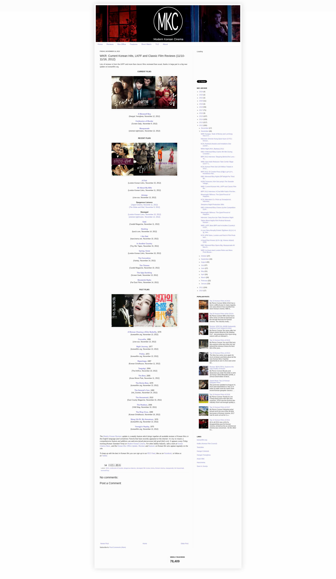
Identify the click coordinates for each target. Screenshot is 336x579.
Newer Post (104, 543)
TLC (157, 44)
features (152, 446)
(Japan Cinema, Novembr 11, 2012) (144, 205)
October (204, 256)
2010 (201, 291)
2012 (107, 468)
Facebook (168, 453)
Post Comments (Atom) (117, 547)
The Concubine (144, 258)
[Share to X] (114, 465)
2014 (201, 119)
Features (133, 44)
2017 (201, 110)
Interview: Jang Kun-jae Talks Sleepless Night (217, 217)
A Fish (144, 181)
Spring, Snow (144, 251)
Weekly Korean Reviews (112, 436)
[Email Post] (105, 465)
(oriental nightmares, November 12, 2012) (144, 217)
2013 (201, 122)
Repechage (142, 361)
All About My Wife (144, 188)
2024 (201, 92)
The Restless (142, 405)
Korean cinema (160, 468)
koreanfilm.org (202, 440)
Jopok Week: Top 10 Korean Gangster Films (220, 382)
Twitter (104, 456)
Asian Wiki (200, 459)
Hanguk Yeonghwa (204, 455)
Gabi (144, 222)
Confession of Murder (144, 121)
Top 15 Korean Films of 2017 (220, 407)
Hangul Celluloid (203, 451)
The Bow (142, 376)
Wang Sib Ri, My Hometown (142, 419)
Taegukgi (142, 368)
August (203, 262)
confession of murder (116, 468)
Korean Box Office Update (127, 446)
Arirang (144, 195)
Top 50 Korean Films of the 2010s (221, 314)
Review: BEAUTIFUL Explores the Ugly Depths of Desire (222, 368)
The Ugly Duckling (144, 273)
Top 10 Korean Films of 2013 (220, 353)
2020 (201, 101)
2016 (201, 113)
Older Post (184, 543)
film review (146, 468)
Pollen (142, 354)
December (205, 128)
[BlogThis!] (112, 465)
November (205, 131)
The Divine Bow (142, 383)
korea (152, 468)
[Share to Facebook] (117, 465)
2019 (201, 104)
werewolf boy (105, 470)
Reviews (110, 44)
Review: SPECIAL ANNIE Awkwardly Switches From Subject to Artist (223, 327)
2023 (201, 95)
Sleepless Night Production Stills (212, 204)
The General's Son (142, 390)
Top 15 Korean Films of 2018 (220, 394)
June (203, 268)
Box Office (121, 44)
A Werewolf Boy (144, 114)
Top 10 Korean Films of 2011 (220, 420)
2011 (201, 287)
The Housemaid (142, 397)
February (204, 281)
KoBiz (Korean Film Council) (207, 444)
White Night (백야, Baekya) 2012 (212, 149)
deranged (140, 468)
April (203, 274)
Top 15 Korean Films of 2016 (220, 301)
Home (100, 44)
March (203, 277)
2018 (201, 107)
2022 (201, 98)
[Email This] (109, 465)
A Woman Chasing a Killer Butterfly (142, 332)
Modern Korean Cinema (136, 444)
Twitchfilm (200, 447)
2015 (201, 116)
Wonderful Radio (144, 280)
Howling (144, 229)
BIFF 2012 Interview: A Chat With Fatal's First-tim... (218, 191)
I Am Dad (144, 236)
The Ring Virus (142, 412)
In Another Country (144, 244)
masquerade (170, 468)
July (202, 265)
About (165, 44)
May (202, 271)
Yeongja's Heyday (142, 427)
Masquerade (144, 128)
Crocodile (142, 339)
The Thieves (144, 265)
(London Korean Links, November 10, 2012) (144, 214)
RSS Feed (151, 453)
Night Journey (142, 347)
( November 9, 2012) (144, 207)
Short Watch (146, 44)
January (204, 284)
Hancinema (201, 462)
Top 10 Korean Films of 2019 (220, 340)
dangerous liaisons (130, 468)
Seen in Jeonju (202, 466)
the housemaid (179, 468)
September (205, 259)
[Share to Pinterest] (119, 465)
